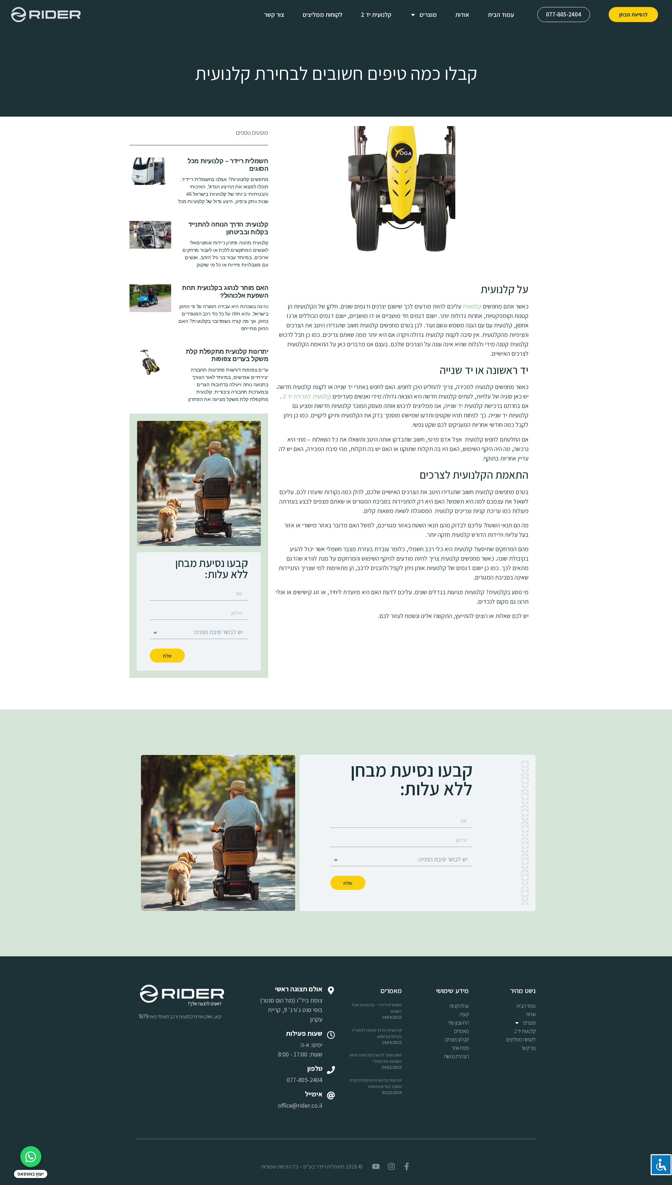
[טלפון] (331, 1070)
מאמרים (461, 1031)
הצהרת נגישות (456, 1056)
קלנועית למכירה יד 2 (307, 396)
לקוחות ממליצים (322, 15)
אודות (462, 15)
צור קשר (274, 15)
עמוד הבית (501, 15)
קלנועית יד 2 (376, 15)
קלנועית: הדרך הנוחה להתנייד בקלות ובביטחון (228, 228)
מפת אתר (460, 1048)
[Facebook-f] (407, 1166)
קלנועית (472, 306)
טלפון (314, 1068)
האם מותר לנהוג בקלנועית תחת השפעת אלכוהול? (225, 291)
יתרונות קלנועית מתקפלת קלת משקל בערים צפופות (227, 355)
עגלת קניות (459, 1006)
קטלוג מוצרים (457, 1039)
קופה (464, 1014)
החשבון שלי (458, 1022)
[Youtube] (376, 1166)
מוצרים (428, 15)
